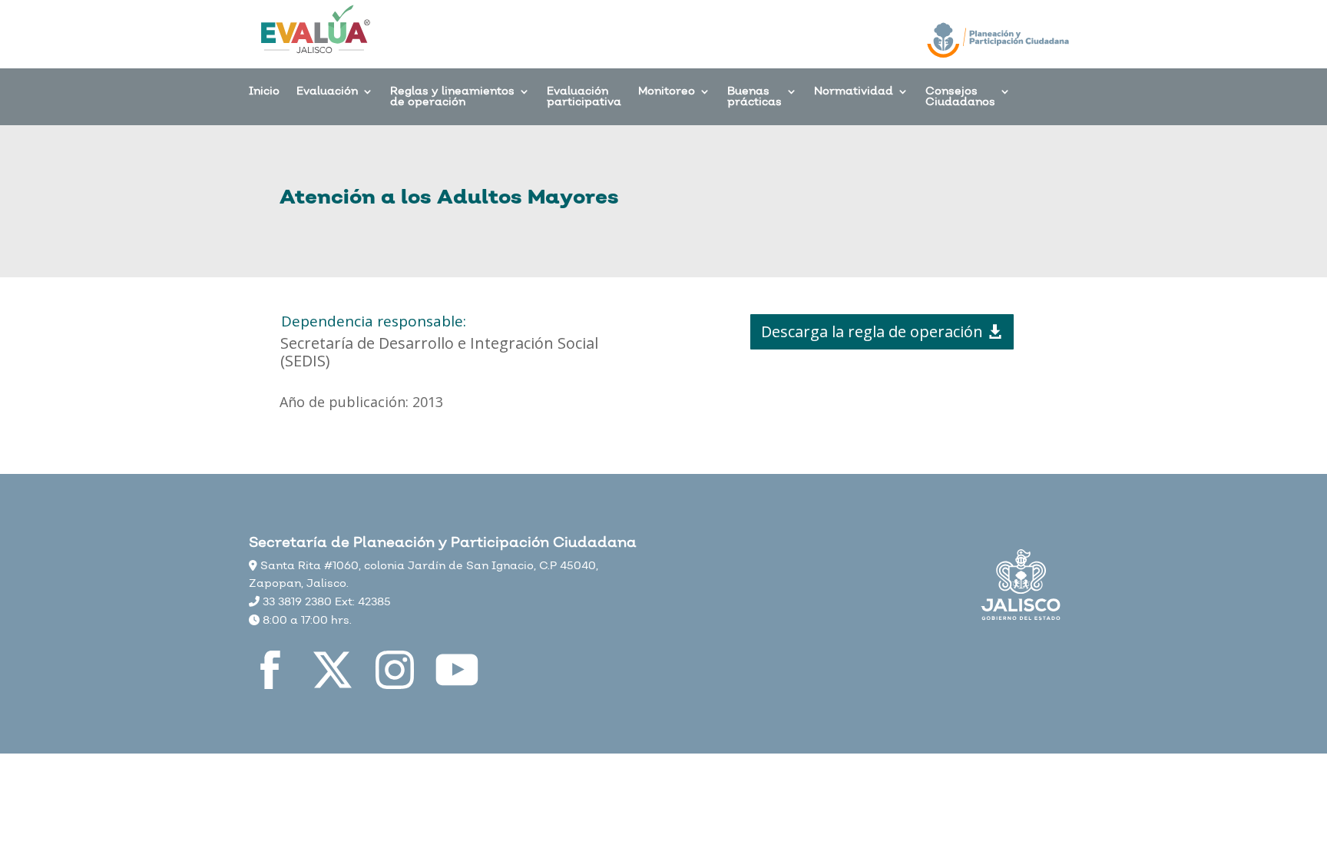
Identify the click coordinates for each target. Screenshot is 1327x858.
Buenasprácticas (754, 98)
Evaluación (327, 92)
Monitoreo (666, 92)
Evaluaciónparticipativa (584, 98)
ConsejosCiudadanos (960, 98)
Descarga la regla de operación (872, 331)
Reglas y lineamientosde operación (452, 98)
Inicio (264, 92)
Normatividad (853, 92)
